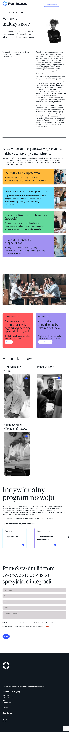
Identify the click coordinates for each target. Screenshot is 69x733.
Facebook (5, 716)
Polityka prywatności (7, 705)
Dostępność (5, 707)
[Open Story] (26, 378)
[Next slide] (68, 536)
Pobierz (8, 342)
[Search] (65, 3)
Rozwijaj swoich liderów (20, 13)
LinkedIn (5, 719)
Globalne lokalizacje (7, 702)
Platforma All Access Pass (9, 697)
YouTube (4, 721)
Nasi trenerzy (6, 695)
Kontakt (4, 700)
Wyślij (6, 636)
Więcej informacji (45, 342)
